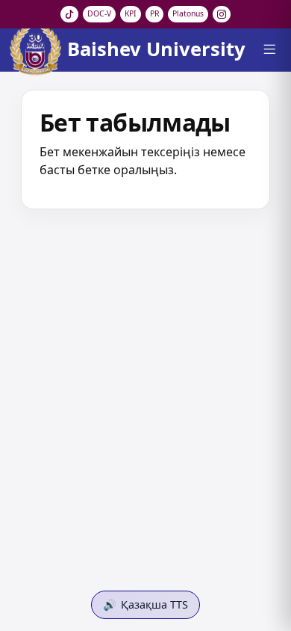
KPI (131, 13)
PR (154, 13)
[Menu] (269, 49)
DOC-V (99, 13)
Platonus (188, 13)
